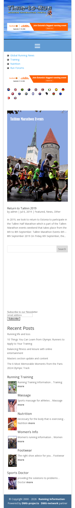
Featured (40, 211)
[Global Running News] (8, 55)
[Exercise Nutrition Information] (8, 63)
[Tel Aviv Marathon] (33, 94)
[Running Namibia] (15, 98)
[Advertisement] (29, 287)
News (49, 211)
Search (62, 249)
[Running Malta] (8, 98)
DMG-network (49, 503)
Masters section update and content (27, 358)
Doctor (22, 482)
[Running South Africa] (22, 90)
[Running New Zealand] (29, 90)
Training (14, 59)
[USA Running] (15, 90)
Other (57, 211)
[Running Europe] (60, 94)
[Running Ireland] (49, 90)
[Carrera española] (56, 90)
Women (58, 437)
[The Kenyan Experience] (53, 94)
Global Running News (22, 55)
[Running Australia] (40, 94)
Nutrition (15, 63)
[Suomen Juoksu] (19, 94)
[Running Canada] (42, 90)
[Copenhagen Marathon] (12, 94)
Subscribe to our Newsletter (22, 312)
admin (13, 211)
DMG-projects (30, 503)
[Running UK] (36, 90)
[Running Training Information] (8, 68)
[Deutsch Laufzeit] (63, 90)
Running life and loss (18, 334)
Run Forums (17, 68)
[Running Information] (8, 90)
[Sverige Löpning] (26, 94)
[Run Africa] (46, 94)
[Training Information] (8, 59)
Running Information (52, 499)
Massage (57, 400)
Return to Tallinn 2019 (21, 208)
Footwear (58, 455)
